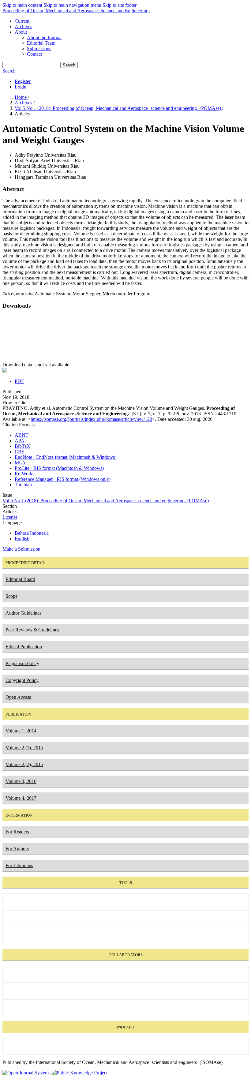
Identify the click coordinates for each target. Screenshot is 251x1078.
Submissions (39, 48)
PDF (19, 381)
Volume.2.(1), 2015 (24, 747)
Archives (23, 26)
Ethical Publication (24, 646)
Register (23, 81)
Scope (11, 596)
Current (22, 21)
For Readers (17, 831)
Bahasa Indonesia (32, 533)
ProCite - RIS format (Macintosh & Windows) (59, 468)
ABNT (21, 435)
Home (21, 97)
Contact (34, 54)
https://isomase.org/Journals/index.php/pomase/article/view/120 (91, 419)
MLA (20, 462)
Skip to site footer (120, 5)
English (22, 538)
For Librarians (19, 865)
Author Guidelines (23, 613)
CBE (19, 451)
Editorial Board (20, 579)
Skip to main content (22, 5)
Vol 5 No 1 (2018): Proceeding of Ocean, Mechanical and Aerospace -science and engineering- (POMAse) (118, 108)
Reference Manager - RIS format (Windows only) (63, 479)
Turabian (23, 484)
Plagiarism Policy (22, 663)
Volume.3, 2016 (21, 781)
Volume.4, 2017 (21, 798)
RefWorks (24, 473)
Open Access (18, 697)
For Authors (17, 848)
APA (19, 440)
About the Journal (44, 37)
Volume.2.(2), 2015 (24, 764)
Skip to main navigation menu (72, 5)
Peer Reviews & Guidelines (32, 629)
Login (20, 86)
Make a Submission (21, 549)
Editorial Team (41, 43)
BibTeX (22, 446)
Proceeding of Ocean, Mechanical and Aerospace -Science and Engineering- (76, 10)
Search (69, 65)
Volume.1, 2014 (21, 730)
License (9, 517)
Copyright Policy (22, 680)
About (21, 32)
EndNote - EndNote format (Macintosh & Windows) (65, 457)
